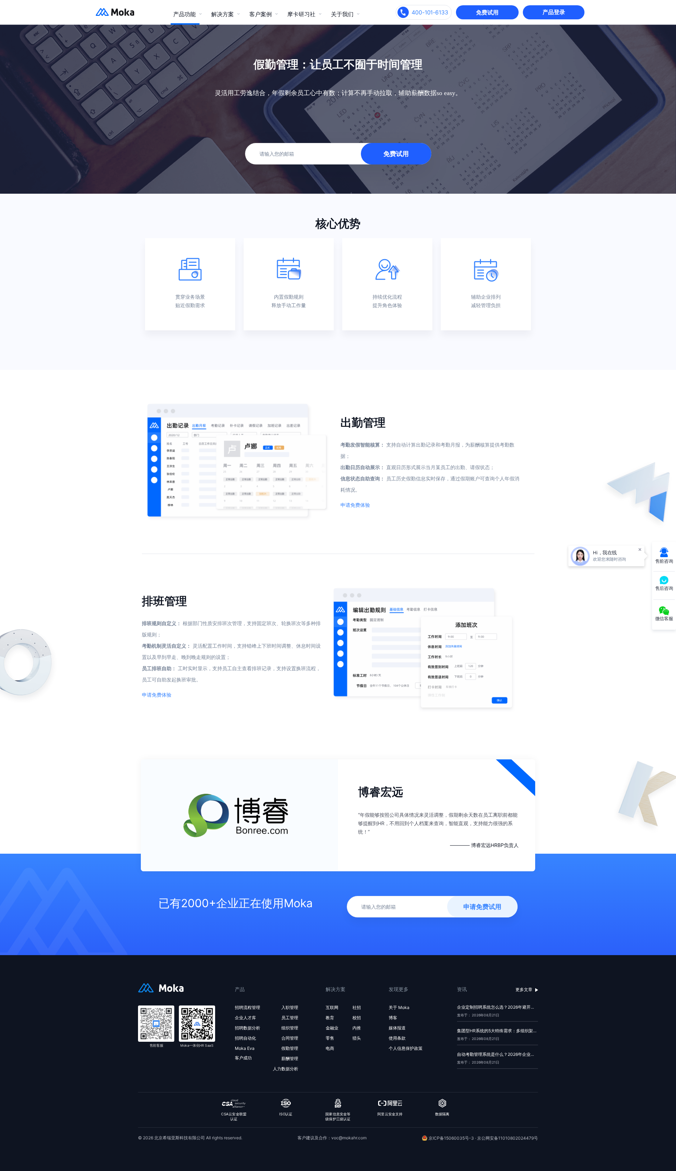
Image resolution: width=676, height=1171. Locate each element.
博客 (393, 1017)
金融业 (332, 1027)
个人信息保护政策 (406, 1048)
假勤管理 (289, 1048)
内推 (356, 1027)
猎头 (356, 1038)
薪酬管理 (289, 1058)
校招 (356, 1017)
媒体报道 (397, 1027)
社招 (356, 1007)
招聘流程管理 (247, 1007)
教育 (330, 1017)
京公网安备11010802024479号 (507, 1138)
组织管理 (289, 1027)
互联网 (332, 1007)
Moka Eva (245, 1048)
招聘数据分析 (247, 1027)
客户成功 (243, 1057)
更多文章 (523, 989)
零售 (330, 1038)
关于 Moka (399, 1007)
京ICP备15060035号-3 (451, 1138)
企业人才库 (245, 1017)
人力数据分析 (285, 1068)
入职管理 (289, 1007)
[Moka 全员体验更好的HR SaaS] (109, 14)
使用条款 (397, 1038)
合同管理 (289, 1038)
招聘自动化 (245, 1038)
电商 (330, 1048)
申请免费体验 (355, 505)
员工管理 (289, 1017)
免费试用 (487, 12)
